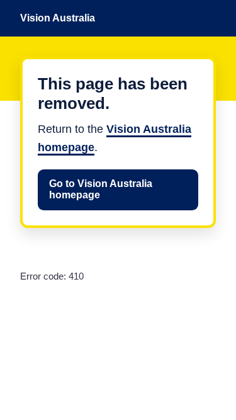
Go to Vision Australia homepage (100, 189)
